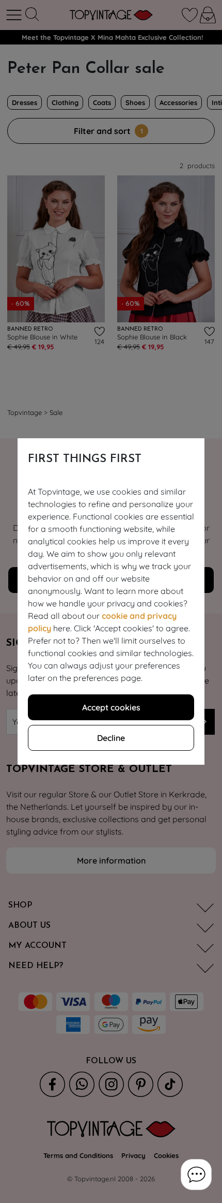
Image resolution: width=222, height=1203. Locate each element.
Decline (111, 738)
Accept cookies (111, 707)
